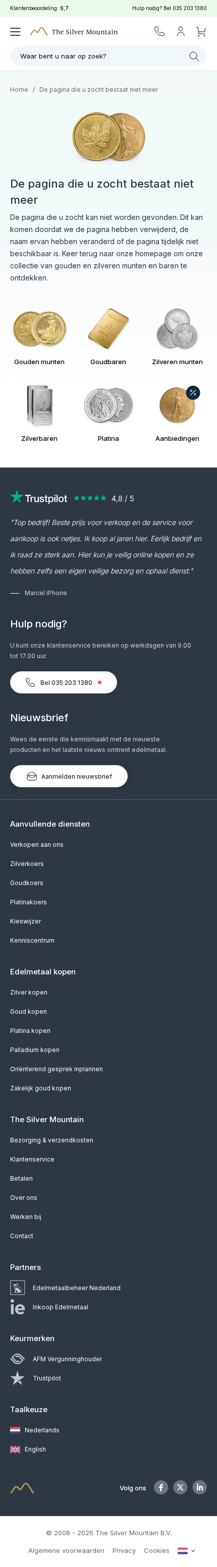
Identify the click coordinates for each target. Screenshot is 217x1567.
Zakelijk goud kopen (40, 1088)
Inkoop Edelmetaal (60, 1307)
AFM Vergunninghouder (67, 1359)
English (34, 1449)
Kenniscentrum (32, 940)
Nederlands (41, 1430)
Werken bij (25, 1217)
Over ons (23, 1197)
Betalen (21, 1178)
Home (19, 89)
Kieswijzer (25, 921)
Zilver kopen (28, 992)
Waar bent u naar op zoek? (63, 56)
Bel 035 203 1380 (66, 682)
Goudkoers (26, 883)
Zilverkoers (27, 863)
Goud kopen (28, 1011)
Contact (21, 1236)
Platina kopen (30, 1030)
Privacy (124, 1550)
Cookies (157, 1550)
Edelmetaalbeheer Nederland (77, 1288)
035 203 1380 (190, 8)
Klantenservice (32, 1159)
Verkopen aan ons (37, 844)
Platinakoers (28, 902)
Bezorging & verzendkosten (51, 1140)
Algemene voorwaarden (66, 1550)
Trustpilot (47, 1378)
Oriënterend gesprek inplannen (56, 1069)
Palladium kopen (35, 1050)
